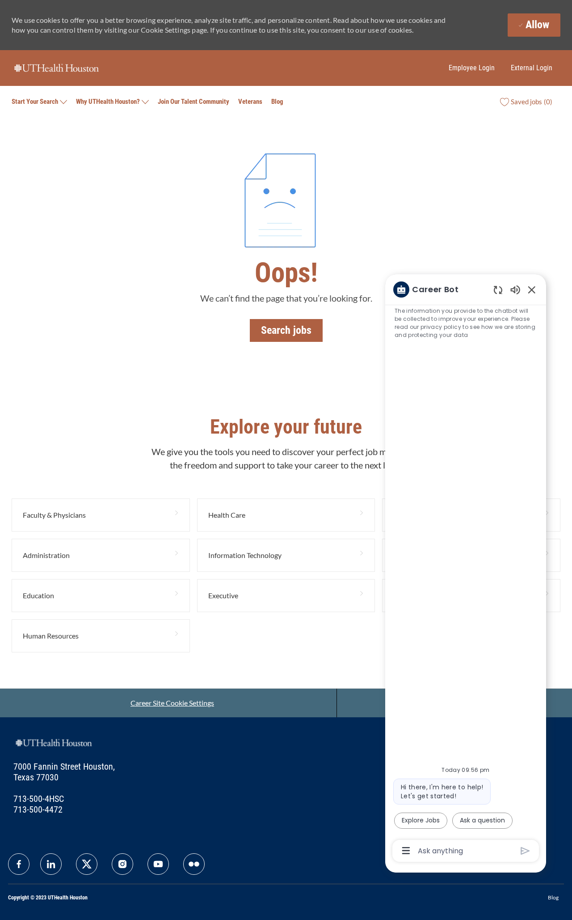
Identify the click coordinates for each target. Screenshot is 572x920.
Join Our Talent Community (193, 102)
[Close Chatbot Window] (532, 289)
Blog (277, 102)
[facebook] (18, 864)
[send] (525, 850)
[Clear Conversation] (498, 290)
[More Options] (406, 850)
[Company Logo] (56, 67)
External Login (531, 68)
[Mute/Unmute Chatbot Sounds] (515, 289)
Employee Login (472, 68)
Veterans (250, 102)
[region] (465, 569)
